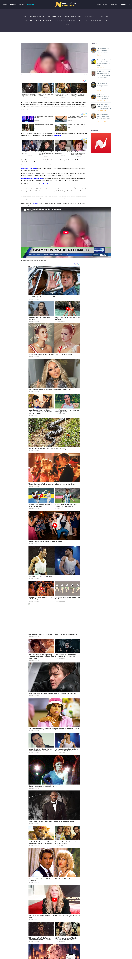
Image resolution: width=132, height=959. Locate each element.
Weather (114, 4)
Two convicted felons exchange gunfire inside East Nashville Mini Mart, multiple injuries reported (104, 117)
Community (31, 4)
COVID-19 (22, 4)
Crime (99, 4)
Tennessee (12, 4)
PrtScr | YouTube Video (40, 260)
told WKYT (35, 203)
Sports (105, 4)
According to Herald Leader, (29, 168)
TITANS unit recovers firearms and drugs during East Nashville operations (104, 106)
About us (123, 4)
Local (5, 4)
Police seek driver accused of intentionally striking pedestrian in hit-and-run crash (104, 62)
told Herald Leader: (46, 184)
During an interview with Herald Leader (32, 178)
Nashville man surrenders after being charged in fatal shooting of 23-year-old (103, 51)
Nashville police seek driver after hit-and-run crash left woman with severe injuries (103, 86)
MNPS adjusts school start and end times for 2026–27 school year (103, 96)
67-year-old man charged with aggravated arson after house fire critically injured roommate (103, 74)
